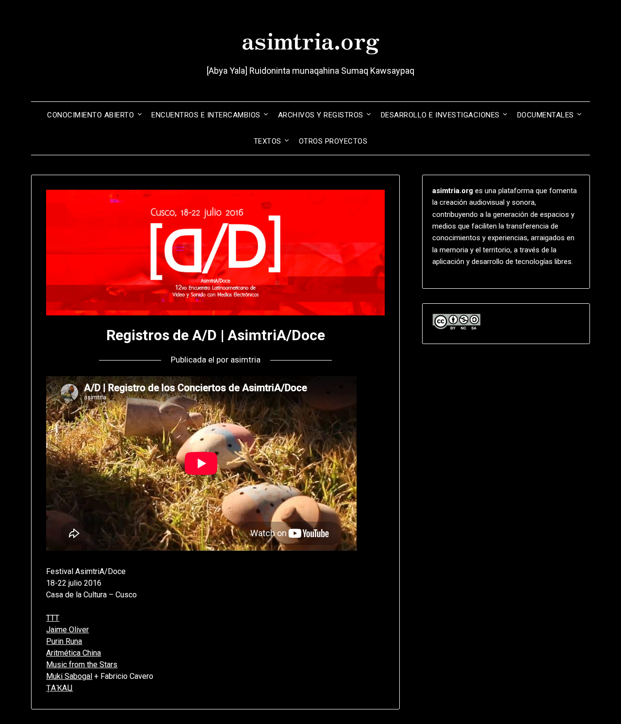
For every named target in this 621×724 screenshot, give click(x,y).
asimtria (245, 359)
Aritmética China (73, 653)
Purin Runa (64, 641)
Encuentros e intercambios (206, 115)
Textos (267, 141)
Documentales (545, 115)
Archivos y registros (320, 115)
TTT (52, 618)
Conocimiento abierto (90, 115)
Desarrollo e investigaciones (440, 115)
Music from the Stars (81, 664)
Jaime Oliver (67, 629)
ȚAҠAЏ (59, 687)
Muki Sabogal (69, 676)
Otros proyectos (333, 141)
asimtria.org (310, 39)
